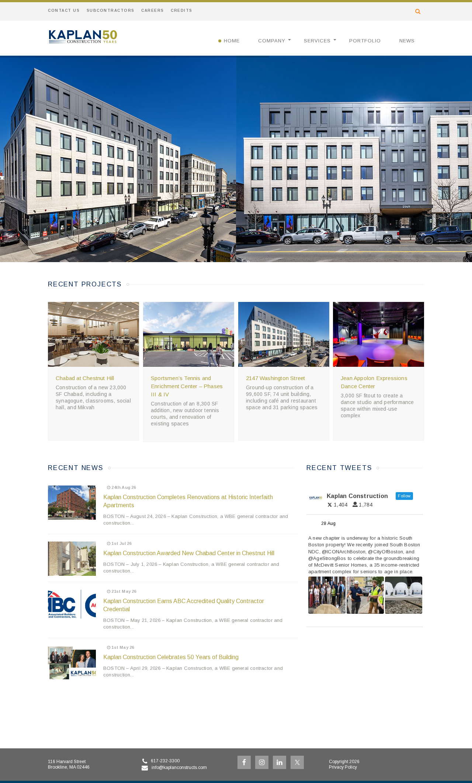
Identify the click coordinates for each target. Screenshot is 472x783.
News (407, 41)
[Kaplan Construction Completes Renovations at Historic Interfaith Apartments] (72, 503)
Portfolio (365, 41)
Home (232, 41)
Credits (181, 10)
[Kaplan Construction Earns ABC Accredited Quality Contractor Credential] (72, 605)
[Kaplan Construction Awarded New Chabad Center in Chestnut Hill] (72, 559)
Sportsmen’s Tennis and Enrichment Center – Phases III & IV (187, 386)
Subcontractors (111, 10)
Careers (152, 10)
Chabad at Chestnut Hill (85, 378)
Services (317, 41)
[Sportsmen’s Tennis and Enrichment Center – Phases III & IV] (188, 334)
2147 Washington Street (275, 378)
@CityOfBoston (385, 551)
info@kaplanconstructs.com (179, 767)
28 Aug (329, 523)
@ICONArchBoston (343, 551)
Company (271, 41)
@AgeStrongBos (327, 558)
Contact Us (64, 10)
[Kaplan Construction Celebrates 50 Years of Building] (72, 662)
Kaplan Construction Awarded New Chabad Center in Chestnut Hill (188, 553)
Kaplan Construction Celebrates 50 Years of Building (171, 657)
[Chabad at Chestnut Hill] (93, 334)
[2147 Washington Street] (283, 334)
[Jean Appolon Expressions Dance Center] (378, 334)
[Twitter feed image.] (327, 595)
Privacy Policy (343, 767)
